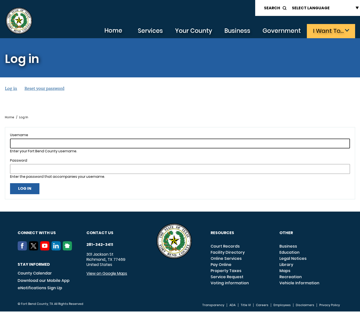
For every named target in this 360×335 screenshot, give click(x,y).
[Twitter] (34, 249)
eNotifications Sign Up (40, 288)
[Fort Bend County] (19, 21)
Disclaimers (305, 305)
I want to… (328, 31)
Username (19, 134)
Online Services (226, 258)
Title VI (246, 305)
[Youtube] (45, 249)
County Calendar (35, 273)
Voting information (230, 283)
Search (272, 8)
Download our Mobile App (44, 280)
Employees (282, 305)
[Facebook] (23, 249)
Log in (11, 88)
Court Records (225, 246)
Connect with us (37, 233)
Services (150, 31)
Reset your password (44, 88)
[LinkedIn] (57, 249)
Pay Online (221, 264)
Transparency (213, 305)
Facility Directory (228, 252)
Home (113, 30)
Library (286, 264)
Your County (193, 31)
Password (18, 160)
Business (237, 31)
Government (282, 31)
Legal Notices (293, 258)
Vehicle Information (299, 283)
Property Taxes (226, 271)
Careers (262, 305)
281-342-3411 (99, 244)
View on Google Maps (106, 273)
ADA (232, 305)
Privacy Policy (329, 305)
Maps (284, 271)
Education (289, 252)
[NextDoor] (68, 249)
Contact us (99, 233)
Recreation (290, 277)
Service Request (227, 277)
